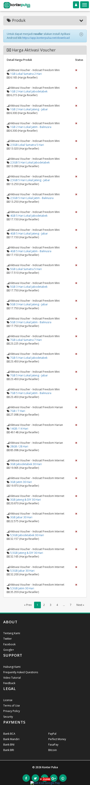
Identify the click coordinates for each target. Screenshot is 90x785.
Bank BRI (8, 750)
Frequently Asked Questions (20, 672)
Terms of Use (11, 705)
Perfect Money (57, 739)
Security (8, 717)
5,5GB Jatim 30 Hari (22, 588)
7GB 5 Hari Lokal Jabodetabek (28, 358)
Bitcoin (52, 750)
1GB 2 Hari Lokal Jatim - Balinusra (30, 127)
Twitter (7, 639)
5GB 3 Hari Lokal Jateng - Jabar (29, 304)
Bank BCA (9, 734)
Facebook (9, 644)
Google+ (8, 650)
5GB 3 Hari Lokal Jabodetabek (28, 287)
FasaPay (53, 744)
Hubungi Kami (12, 667)
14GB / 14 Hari (19, 428)
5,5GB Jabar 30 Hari (22, 571)
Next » (80, 605)
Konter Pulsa (50, 767)
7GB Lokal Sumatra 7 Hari (26, 340)
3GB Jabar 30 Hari (21, 517)
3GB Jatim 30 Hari (21, 482)
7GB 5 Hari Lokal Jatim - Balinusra (30, 393)
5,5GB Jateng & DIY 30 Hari (26, 553)
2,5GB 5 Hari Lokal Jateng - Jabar (30, 180)
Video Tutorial (12, 678)
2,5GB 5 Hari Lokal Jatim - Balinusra (32, 198)
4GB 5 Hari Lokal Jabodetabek (28, 215)
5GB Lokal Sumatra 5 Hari (26, 269)
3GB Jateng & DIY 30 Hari (25, 499)
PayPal (52, 734)
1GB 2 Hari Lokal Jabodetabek (28, 91)
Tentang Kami (11, 633)
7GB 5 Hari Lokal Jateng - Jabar (29, 375)
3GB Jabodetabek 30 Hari (26, 464)
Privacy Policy (11, 711)
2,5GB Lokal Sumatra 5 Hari (27, 145)
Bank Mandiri (11, 739)
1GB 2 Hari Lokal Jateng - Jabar (29, 109)
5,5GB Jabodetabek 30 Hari (27, 535)
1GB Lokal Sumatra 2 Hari (26, 74)
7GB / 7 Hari (17, 411)
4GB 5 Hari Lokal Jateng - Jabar (29, 233)
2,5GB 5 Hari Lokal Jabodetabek (30, 162)
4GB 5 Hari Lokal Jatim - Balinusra (30, 251)
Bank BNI (8, 744)
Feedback (9, 683)
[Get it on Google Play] (45, 783)
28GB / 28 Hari (19, 446)
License (7, 700)
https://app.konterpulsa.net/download (46, 38)
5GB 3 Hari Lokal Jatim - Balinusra (30, 322)
